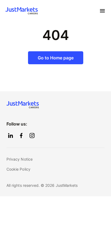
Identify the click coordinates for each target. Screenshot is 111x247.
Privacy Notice (19, 159)
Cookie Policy (18, 169)
